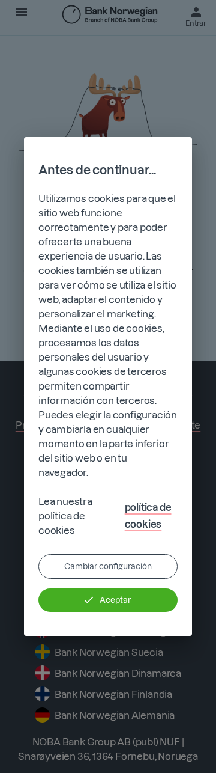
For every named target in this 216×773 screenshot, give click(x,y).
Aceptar (115, 600)
